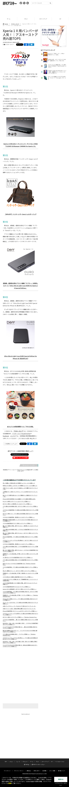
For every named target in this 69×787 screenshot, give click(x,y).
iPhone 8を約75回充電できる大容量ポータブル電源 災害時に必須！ (19, 499)
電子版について (61, 770)
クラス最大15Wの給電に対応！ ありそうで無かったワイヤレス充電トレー (20, 507)
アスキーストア (60, 19)
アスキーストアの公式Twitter (21, 434)
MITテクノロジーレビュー (39, 764)
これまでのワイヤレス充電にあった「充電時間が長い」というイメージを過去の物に (20, 580)
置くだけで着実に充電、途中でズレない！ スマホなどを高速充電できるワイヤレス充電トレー (20, 551)
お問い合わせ (36, 770)
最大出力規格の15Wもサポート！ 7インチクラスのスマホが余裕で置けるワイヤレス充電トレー (20, 631)
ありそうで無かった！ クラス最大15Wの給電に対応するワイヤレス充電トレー (20, 514)
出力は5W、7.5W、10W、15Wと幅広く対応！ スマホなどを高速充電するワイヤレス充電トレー (20, 624)
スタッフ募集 (52, 770)
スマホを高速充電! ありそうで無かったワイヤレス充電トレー (18, 523)
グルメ (8, 19)
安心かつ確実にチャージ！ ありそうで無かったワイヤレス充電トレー (20, 570)
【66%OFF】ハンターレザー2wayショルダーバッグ (20, 214)
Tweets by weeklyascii (25, 714)
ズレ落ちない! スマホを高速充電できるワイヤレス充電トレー (18, 557)
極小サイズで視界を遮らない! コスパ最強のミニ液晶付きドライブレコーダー (20, 496)
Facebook (6, 436)
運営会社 (29, 770)
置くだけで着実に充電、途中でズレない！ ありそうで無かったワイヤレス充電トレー (20, 534)
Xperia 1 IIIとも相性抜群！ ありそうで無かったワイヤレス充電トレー (20, 589)
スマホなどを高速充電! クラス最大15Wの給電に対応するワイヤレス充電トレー (20, 510)
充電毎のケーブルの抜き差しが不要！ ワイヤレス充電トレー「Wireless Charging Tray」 (20, 596)
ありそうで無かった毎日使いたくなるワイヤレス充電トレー (17, 504)
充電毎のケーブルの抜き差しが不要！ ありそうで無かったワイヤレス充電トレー (20, 554)
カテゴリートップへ (29, 465)
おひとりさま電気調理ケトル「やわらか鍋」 (20, 427)
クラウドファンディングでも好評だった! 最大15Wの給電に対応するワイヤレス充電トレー (20, 614)
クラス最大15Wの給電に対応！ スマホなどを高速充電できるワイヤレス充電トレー (20, 530)
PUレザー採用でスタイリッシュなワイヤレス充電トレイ (16, 501)
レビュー (11, 761)
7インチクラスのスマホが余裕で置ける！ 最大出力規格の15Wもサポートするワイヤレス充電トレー (20, 646)
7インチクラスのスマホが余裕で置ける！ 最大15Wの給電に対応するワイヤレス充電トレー (20, 627)
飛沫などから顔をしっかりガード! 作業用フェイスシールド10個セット (20, 485)
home (6, 24)
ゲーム (31, 761)
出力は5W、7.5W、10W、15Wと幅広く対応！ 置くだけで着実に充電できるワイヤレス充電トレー (20, 642)
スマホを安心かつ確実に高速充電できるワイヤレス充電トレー (18, 577)
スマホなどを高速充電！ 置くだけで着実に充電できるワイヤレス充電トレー (20, 620)
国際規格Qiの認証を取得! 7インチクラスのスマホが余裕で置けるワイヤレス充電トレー (20, 520)
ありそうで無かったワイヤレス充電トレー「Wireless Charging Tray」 (20, 617)
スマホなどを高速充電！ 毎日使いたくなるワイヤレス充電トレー (19, 517)
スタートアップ (26, 19)
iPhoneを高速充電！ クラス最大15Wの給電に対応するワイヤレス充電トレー (20, 537)
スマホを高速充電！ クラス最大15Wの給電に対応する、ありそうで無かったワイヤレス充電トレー (20, 592)
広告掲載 (44, 770)
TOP (6, 761)
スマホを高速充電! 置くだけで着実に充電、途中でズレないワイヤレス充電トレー (20, 583)
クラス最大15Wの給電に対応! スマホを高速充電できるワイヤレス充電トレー (20, 560)
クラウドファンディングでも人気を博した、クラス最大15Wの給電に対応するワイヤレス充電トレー (20, 638)
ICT (43, 19)
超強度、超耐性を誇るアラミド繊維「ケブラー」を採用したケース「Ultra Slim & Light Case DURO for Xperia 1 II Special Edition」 (20, 285)
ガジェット (25, 761)
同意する (60, 779)
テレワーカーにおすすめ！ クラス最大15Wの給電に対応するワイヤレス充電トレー (20, 603)
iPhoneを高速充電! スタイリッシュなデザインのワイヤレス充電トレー (20, 611)
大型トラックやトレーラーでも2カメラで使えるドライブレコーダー (19, 606)
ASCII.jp (27, 764)
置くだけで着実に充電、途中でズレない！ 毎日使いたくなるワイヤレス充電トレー (20, 526)
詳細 (9, 783)
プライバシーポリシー (19, 770)
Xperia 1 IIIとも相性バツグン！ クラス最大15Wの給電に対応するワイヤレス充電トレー (20, 599)
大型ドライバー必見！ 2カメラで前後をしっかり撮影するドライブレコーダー (20, 488)
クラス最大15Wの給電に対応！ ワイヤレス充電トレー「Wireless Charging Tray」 (19, 635)
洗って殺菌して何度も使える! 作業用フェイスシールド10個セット (19, 483)
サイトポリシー (7, 770)
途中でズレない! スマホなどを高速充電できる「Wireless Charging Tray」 (19, 564)
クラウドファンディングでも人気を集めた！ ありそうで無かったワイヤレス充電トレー (20, 541)
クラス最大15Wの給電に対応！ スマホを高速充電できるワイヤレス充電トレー (20, 547)
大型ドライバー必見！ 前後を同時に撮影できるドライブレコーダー (19, 608)
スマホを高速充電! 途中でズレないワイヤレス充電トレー (17, 586)
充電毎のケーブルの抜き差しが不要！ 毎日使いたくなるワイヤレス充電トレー (20, 574)
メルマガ (13, 436)
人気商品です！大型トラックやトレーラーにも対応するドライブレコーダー (20, 492)
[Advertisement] (34, 10)
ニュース (18, 761)
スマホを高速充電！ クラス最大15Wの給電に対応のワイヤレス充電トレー (20, 568)
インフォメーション (59, 761)
